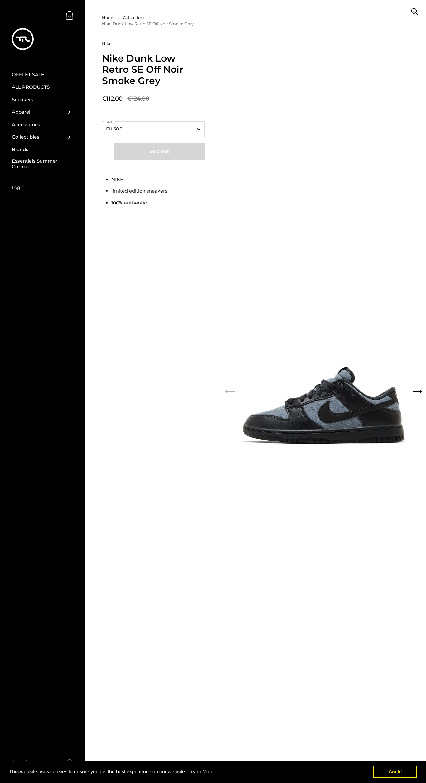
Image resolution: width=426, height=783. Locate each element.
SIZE (109, 122)
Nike (107, 43)
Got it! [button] (395, 771)
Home (108, 17)
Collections (134, 17)
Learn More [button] (201, 771)
